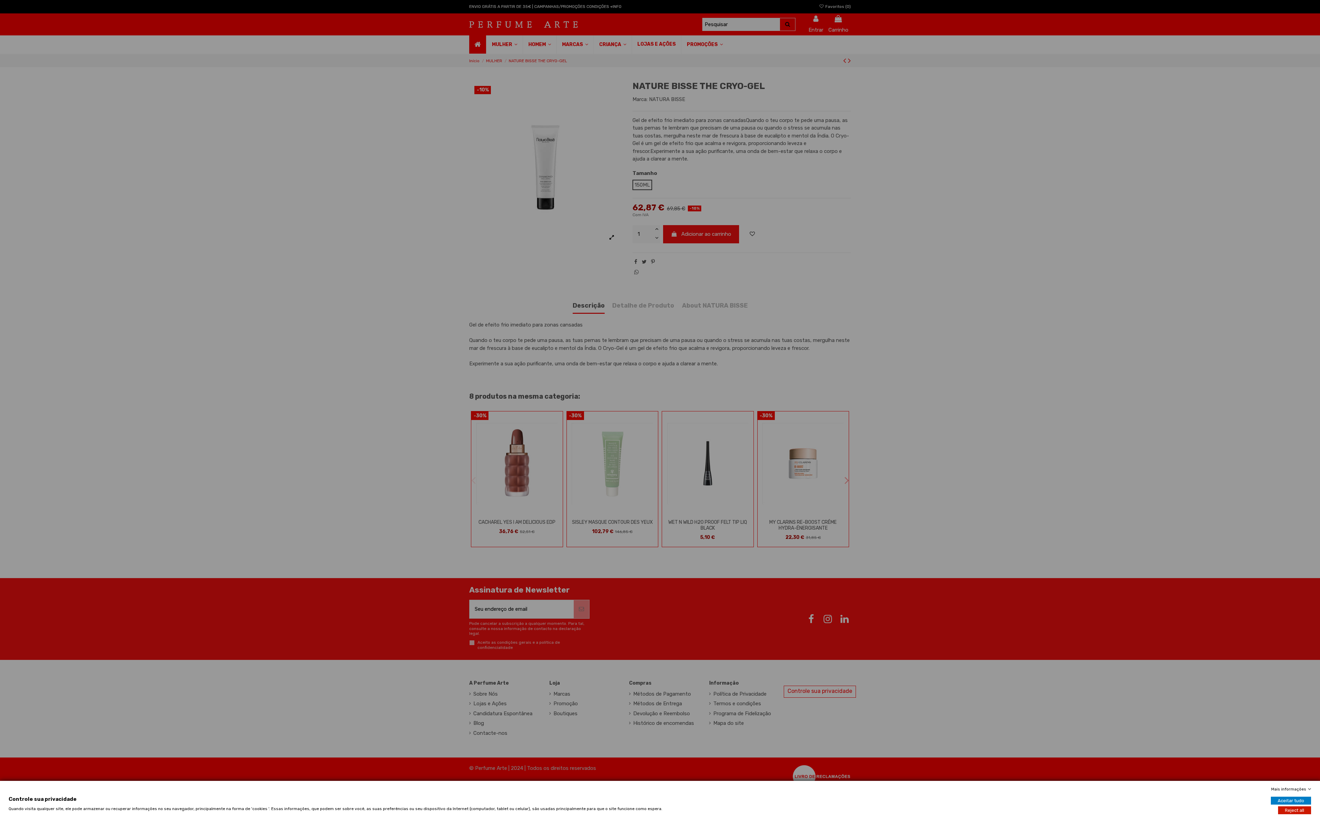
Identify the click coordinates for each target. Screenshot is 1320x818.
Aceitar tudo (1291, 800)
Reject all (1294, 810)
